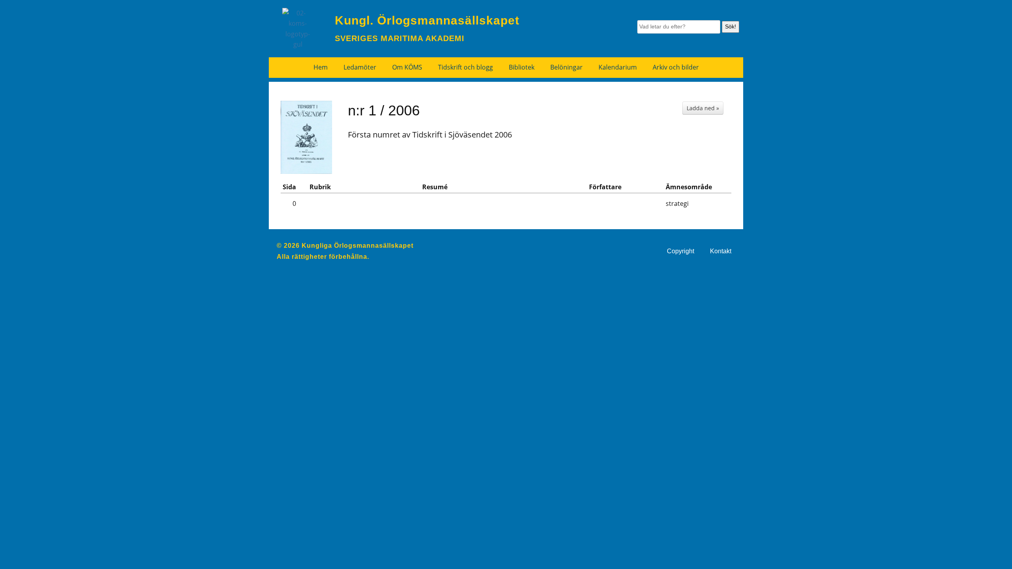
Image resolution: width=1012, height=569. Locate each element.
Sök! (730, 26)
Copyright (680, 251)
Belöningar (566, 67)
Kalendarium (618, 67)
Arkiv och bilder (676, 67)
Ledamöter (360, 67)
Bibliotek (521, 67)
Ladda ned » (703, 108)
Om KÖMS (407, 67)
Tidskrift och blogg (465, 67)
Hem (320, 67)
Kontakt (720, 251)
